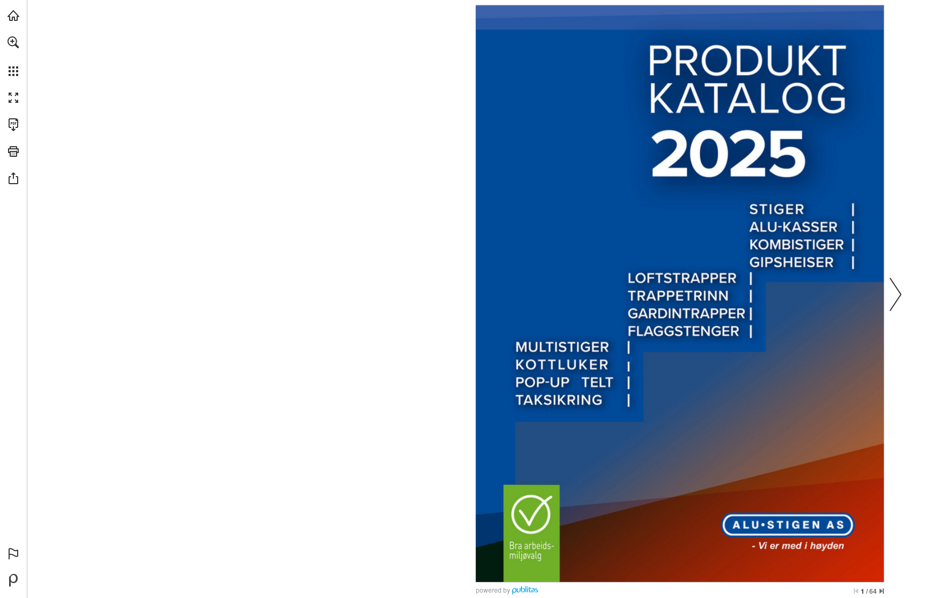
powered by (493, 589)
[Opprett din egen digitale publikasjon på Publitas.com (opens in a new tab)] (13, 580)
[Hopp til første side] (856, 591)
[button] (13, 42)
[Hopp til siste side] (881, 591)
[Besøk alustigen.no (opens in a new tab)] (13, 15)
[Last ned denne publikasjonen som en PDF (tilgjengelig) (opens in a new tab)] (13, 124)
